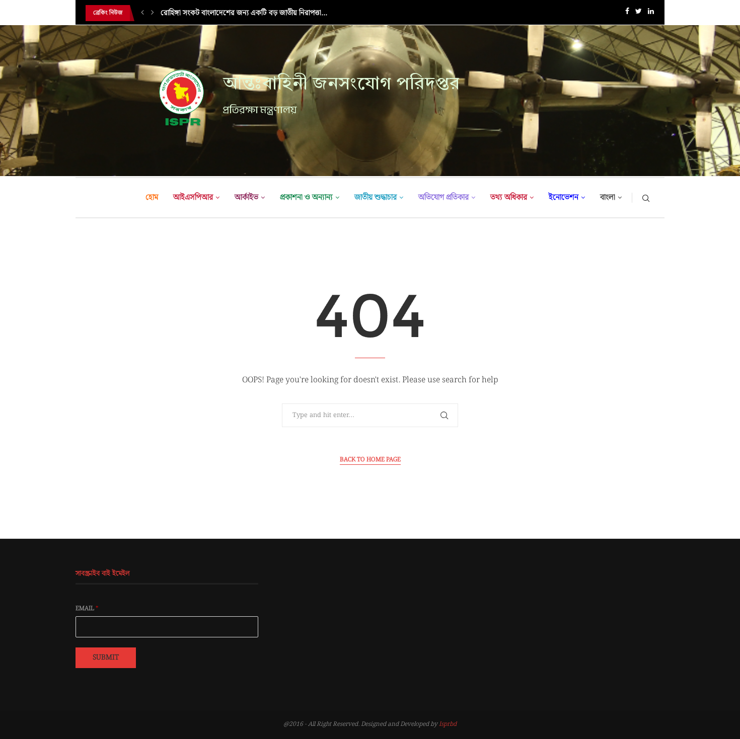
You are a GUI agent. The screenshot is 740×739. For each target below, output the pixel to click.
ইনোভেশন (563, 197)
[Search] (645, 198)
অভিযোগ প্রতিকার (443, 197)
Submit (106, 657)
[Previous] (142, 13)
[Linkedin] (650, 13)
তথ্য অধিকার (508, 197)
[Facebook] (627, 13)
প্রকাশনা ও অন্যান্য (306, 197)
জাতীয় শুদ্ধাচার (375, 197)
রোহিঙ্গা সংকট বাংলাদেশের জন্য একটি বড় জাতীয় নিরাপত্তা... (244, 13)
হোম (151, 197)
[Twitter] (638, 13)
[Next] (153, 13)
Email (87, 609)
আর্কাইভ (246, 197)
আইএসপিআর (193, 197)
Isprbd (448, 724)
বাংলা (607, 197)
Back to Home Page (370, 459)
